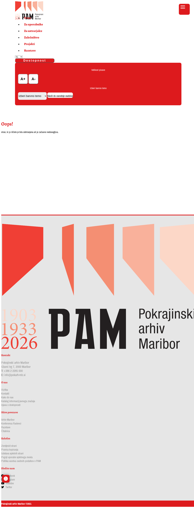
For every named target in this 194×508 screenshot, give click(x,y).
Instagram (10, 479)
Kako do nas (7, 397)
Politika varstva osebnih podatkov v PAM (21, 461)
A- (33, 79)
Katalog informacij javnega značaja (18, 401)
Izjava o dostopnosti (10, 405)
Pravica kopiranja (9, 449)
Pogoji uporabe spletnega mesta (17, 457)
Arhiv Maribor (8, 420)
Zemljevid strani (9, 446)
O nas (27, 18)
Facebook (10, 476)
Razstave (30, 50)
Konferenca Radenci (11, 423)
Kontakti (5, 393)
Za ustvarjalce (33, 31)
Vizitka (4, 390)
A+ (22, 79)
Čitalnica (5, 431)
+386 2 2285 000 (13, 371)
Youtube (10, 483)
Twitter (8, 487)
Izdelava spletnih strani (12, 453)
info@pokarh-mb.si (15, 375)
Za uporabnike (33, 24)
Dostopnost (34, 60)
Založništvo (31, 37)
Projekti (29, 44)
